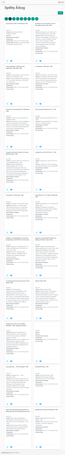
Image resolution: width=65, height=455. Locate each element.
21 (33, 19)
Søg (60, 13)
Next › (37, 19)
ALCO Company (15, 452)
